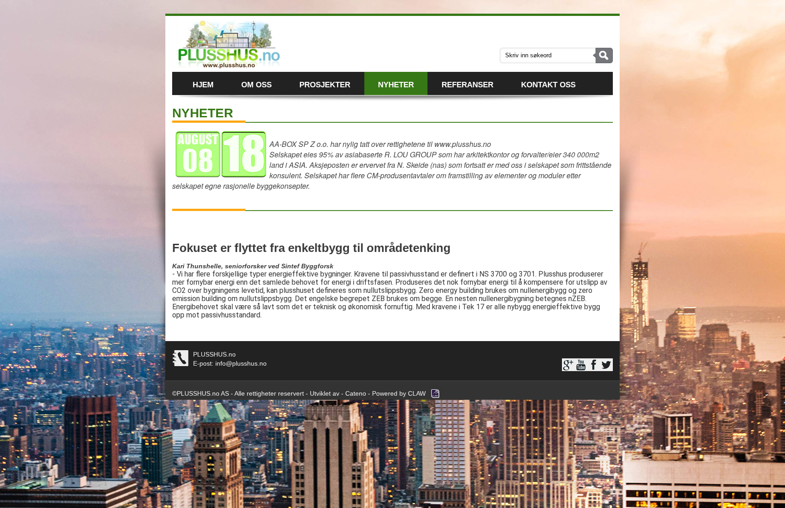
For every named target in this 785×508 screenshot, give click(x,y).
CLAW (417, 393)
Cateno (355, 393)
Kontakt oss (548, 84)
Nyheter (396, 84)
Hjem (203, 84)
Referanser (467, 84)
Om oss (256, 84)
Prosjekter (324, 84)
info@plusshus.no (240, 363)
